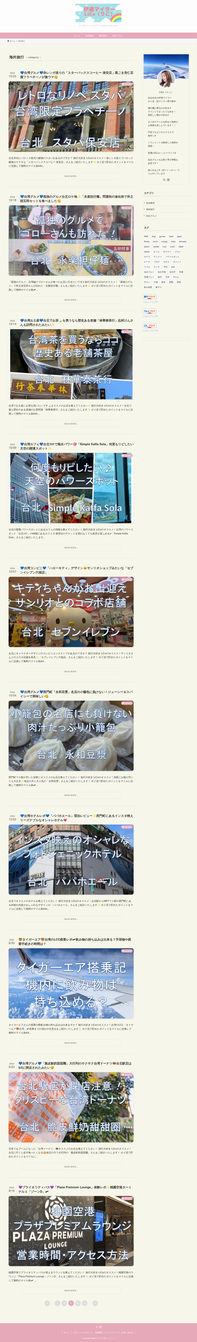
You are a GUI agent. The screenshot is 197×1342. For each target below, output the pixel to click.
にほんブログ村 (150, 301)
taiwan (147, 251)
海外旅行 (150, 209)
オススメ (167, 251)
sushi (172, 246)
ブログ (157, 261)
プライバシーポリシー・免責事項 (88, 1332)
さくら (156, 251)
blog (154, 236)
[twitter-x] (164, 179)
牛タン (147, 281)
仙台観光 (150, 202)
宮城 (181, 271)
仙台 (173, 266)
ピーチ (147, 261)
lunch (155, 241)
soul (164, 246)
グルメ (178, 251)
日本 (167, 276)
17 (95, 1303)
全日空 (172, 271)
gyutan (162, 236)
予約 (165, 266)
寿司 (160, 276)
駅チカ (159, 287)
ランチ (157, 266)
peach (146, 246)
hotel (171, 236)
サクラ (147, 256)
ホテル (166, 261)
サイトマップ (112, 1332)
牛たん (176, 276)
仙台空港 (162, 271)
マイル (147, 266)
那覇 (171, 281)
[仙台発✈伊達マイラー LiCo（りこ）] (98, 13)
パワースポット (172, 256)
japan (179, 236)
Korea (146, 241)
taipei (181, 246)
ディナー (158, 256)
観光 (163, 281)
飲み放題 (148, 287)
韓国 (179, 281)
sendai (156, 246)
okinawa (182, 241)
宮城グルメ (149, 276)
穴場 (156, 281)
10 (78, 1303)
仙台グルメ (151, 215)
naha (173, 241)
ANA (146, 236)
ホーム (67, 1332)
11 (84, 1303)
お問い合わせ (127, 1332)
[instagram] (168, 179)
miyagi (164, 241)
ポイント (177, 261)
